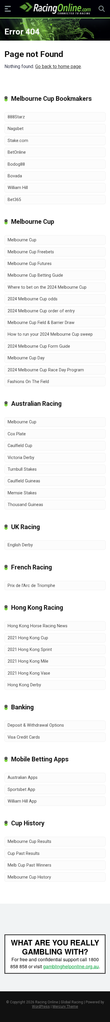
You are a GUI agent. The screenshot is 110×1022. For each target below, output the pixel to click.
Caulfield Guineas (24, 481)
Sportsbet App (21, 789)
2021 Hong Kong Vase (29, 673)
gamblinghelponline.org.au (71, 966)
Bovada (15, 176)
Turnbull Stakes (22, 469)
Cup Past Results (24, 853)
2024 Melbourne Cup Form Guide (39, 346)
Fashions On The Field (28, 381)
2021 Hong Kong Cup (28, 637)
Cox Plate (17, 434)
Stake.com (18, 140)
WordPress (41, 1006)
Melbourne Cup (22, 240)
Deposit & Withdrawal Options (36, 725)
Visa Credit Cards (24, 737)
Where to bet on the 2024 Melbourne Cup (47, 287)
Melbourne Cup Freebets (31, 252)
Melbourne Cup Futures (30, 263)
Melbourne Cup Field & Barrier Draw (41, 322)
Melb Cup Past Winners (29, 865)
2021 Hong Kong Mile (28, 661)
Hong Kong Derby (24, 685)
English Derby (20, 545)
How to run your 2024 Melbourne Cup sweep (50, 334)
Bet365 (14, 199)
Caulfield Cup (20, 445)
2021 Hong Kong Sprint (30, 649)
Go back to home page (58, 66)
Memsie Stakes (22, 493)
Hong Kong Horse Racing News (37, 625)
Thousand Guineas (25, 504)
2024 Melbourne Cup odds (32, 299)
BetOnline (17, 152)
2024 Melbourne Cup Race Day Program (46, 370)
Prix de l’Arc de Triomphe (31, 585)
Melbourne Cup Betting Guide (35, 275)
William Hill (18, 187)
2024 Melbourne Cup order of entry (41, 311)
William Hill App (22, 801)
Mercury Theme (65, 1006)
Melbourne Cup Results (29, 841)
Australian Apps (23, 777)
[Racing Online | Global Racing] (55, 8)
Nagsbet (15, 128)
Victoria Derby (21, 457)
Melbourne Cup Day (26, 358)
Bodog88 (16, 164)
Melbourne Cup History (29, 877)
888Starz (16, 117)
